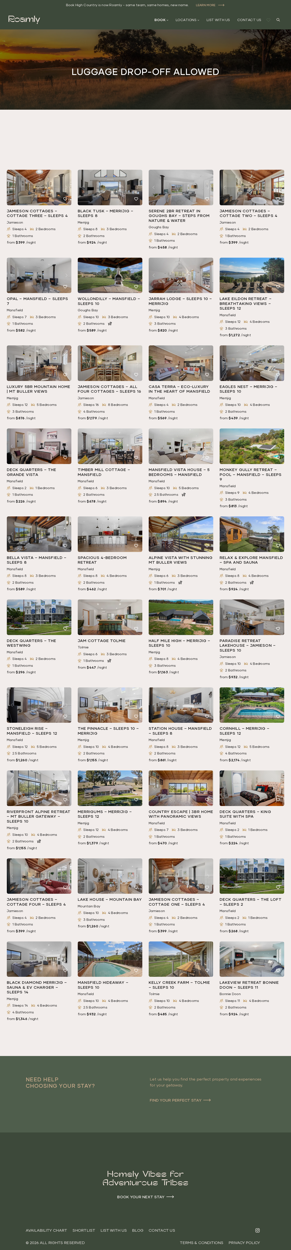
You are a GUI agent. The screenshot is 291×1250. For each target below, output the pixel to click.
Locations (186, 20)
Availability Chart (46, 1230)
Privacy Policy (244, 1242)
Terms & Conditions (201, 1242)
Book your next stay (140, 1196)
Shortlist (83, 1230)
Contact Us (249, 20)
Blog (137, 1230)
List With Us (218, 20)
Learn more (206, 5)
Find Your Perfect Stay (176, 1100)
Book (160, 20)
